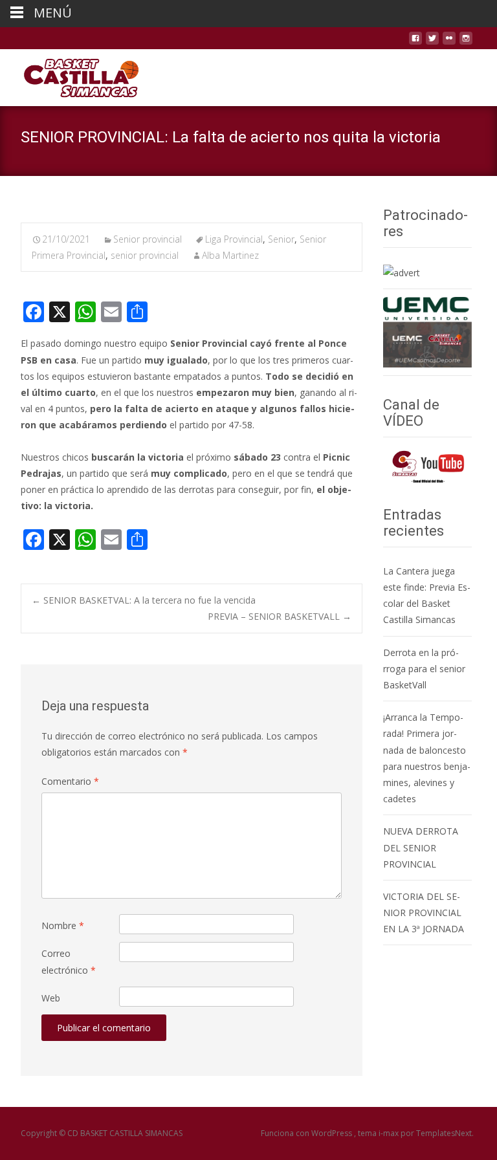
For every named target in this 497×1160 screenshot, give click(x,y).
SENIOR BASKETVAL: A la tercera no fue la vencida (144, 600)
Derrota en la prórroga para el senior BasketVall (424, 668)
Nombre (62, 925)
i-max (390, 1133)
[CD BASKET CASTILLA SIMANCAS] (70, 75)
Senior (281, 239)
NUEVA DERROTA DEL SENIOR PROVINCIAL (420, 847)
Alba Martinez (230, 255)
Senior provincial (147, 239)
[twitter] (432, 43)
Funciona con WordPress (307, 1133)
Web (50, 998)
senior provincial (145, 255)
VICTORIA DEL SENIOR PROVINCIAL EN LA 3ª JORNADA (423, 912)
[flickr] (449, 43)
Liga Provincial (234, 239)
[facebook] (415, 43)
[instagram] (465, 43)
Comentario (70, 781)
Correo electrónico (68, 961)
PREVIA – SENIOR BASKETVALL (279, 616)
